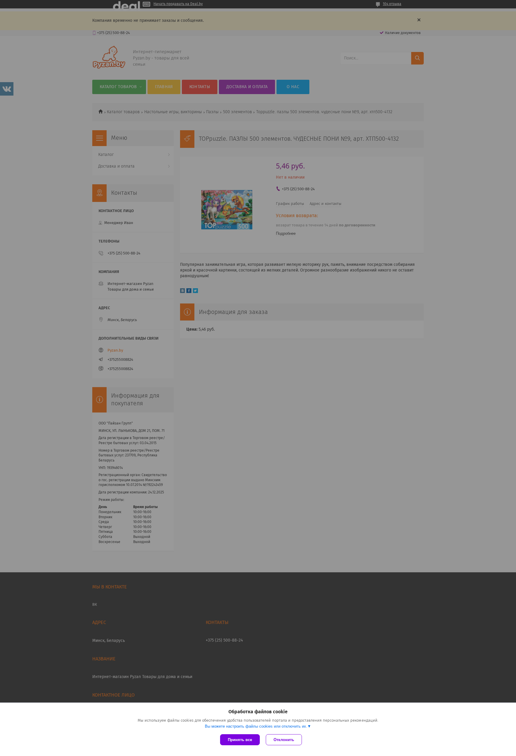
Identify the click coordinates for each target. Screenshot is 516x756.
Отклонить (284, 739)
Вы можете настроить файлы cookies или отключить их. (256, 726)
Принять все (240, 739)
